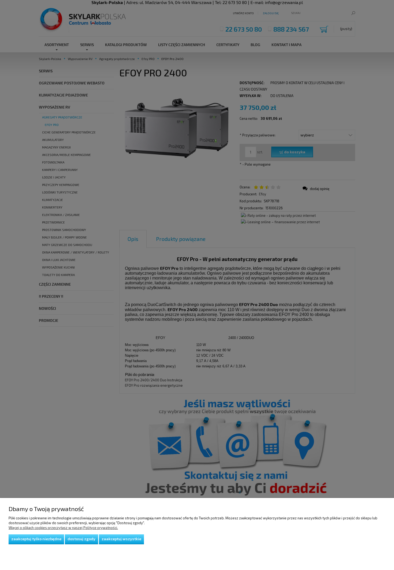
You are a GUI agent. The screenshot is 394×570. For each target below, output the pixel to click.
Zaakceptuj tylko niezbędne (36, 539)
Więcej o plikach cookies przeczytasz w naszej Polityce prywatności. (63, 528)
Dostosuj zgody (81, 539)
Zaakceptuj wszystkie (121, 539)
